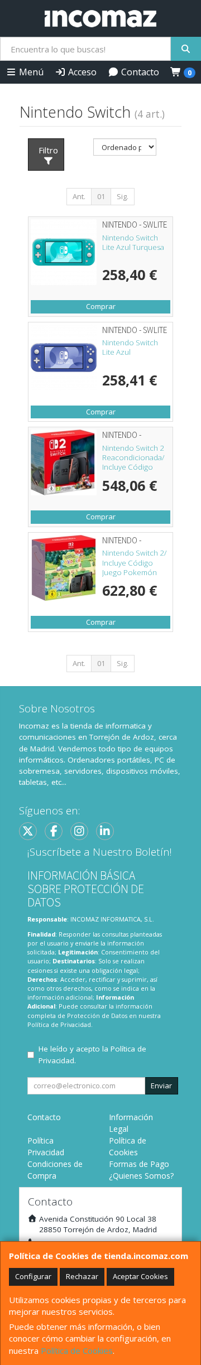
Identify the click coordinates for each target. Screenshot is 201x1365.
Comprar (101, 306)
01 (101, 196)
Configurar (33, 1276)
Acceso (81, 72)
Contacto (139, 72)
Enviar (161, 1086)
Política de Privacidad (59, 1024)
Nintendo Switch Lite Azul (130, 347)
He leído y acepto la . (92, 1054)
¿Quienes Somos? (141, 1175)
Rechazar (82, 1276)
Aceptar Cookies (140, 1276)
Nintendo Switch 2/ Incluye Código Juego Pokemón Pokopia (134, 567)
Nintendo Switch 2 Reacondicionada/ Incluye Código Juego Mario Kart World (133, 467)
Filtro (48, 150)
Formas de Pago (139, 1164)
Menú (30, 72)
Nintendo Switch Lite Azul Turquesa (133, 242)
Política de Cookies (77, 1350)
